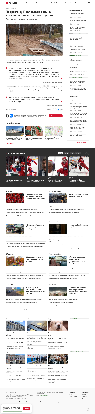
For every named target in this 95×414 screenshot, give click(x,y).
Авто (78, 30)
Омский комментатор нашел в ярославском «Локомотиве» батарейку (77, 82)
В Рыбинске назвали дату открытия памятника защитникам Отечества (78, 101)
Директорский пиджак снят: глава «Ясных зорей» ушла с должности (22, 240)
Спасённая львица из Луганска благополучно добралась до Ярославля (77, 128)
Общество (80, 52)
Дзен (83, 398)
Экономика (80, 46)
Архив (70, 400)
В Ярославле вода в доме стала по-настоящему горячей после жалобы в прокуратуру (35, 343)
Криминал (79, 68)
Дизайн (79, 110)
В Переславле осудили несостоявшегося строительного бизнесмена (66, 236)
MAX (83, 400)
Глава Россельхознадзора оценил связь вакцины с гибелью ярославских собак (78, 38)
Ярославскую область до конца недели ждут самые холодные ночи (65, 305)
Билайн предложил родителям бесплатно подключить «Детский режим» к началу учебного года (57, 381)
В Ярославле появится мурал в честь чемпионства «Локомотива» (22, 209)
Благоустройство (55, 254)
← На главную (10, 143)
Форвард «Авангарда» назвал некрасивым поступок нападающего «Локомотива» (77, 180)
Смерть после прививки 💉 (43, 2)
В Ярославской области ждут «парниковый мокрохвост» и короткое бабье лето (77, 15)
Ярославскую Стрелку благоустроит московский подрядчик (63, 268)
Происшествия (59, 2)
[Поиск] (89, 2)
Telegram (84, 394)
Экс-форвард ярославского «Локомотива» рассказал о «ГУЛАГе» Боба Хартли (56, 180)
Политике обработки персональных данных (12, 411)
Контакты (71, 398)
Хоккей (53, 2)
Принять (27, 408)
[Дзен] (7, 116)
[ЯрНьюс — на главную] (11, 2)
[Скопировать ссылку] (61, 109)
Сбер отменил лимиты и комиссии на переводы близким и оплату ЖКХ (36, 333)
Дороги (67, 2)
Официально (13, 8)
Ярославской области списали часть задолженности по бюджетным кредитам (15, 334)
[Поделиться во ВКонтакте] (57, 109)
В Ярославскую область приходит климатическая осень (62, 309)
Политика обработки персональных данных (46, 397)
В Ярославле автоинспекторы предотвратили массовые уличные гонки (66, 209)
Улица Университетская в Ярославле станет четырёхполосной (21, 302)
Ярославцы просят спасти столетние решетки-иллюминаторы (64, 212)
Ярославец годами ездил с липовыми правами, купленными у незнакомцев (67, 248)
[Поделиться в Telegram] (54, 109)
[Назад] (84, 153)
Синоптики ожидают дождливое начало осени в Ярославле (63, 299)
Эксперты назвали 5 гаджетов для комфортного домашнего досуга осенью (78, 114)
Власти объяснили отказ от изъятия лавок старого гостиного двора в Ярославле (15, 367)
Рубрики (83, 2)
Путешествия (31, 352)
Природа (79, 97)
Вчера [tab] (72, 153)
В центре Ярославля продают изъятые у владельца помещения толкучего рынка (25, 243)
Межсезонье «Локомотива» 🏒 (26, 2)
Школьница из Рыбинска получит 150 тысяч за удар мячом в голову (78, 88)
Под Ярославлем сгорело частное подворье (78, 72)
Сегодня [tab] (78, 153)
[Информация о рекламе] (87, 33)
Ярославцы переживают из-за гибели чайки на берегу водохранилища (77, 95)
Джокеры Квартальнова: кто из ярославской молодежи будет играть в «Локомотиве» (36, 180)
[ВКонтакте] (11, 116)
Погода (77, 2)
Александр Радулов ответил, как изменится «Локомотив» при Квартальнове (25, 212)
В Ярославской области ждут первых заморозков (61, 302)
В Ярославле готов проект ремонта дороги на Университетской (21, 305)
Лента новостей (75, 11)
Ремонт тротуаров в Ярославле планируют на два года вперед (64, 272)
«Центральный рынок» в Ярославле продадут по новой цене (78, 134)
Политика (8, 319)
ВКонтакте (84, 396)
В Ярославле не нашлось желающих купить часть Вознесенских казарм (79, 44)
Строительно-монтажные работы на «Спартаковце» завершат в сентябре (67, 275)
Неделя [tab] (66, 153)
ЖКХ (28, 319)
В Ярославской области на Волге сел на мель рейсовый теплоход (65, 244)
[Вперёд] (87, 153)
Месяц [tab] (60, 153)
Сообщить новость (55, 115)
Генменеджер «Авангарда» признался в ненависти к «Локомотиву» (22, 206)
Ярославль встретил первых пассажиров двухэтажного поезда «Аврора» (24, 299)
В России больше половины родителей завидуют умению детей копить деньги (25, 246)
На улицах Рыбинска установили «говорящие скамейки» (63, 278)
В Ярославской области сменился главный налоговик (19, 236)
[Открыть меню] (93, 2)
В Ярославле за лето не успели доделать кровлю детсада (77, 50)
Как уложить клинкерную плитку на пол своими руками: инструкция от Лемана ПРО (78, 108)
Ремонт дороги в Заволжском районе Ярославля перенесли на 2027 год (35, 290)
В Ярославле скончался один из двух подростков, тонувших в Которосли (67, 215)
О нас (70, 394)
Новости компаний (53, 352)
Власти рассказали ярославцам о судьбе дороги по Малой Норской (23, 309)
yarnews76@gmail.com (44, 395)
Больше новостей (81, 142)
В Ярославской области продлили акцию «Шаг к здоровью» (78, 59)
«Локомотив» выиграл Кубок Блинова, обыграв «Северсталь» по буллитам (24, 215)
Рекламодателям (73, 396)
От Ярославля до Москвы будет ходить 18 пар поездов (37, 366)
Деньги (72, 2)
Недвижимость (10, 352)
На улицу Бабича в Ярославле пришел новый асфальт (77, 28)
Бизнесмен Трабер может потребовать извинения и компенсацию (76, 66)
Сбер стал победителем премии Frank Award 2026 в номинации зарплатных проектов (57, 367)
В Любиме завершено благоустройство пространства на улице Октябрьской (77, 260)
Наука (78, 24)
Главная (7, 8)
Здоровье (79, 41)
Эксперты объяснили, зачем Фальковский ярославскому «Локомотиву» (14, 180)
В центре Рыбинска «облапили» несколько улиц (77, 140)
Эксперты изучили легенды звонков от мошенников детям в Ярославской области (78, 22)
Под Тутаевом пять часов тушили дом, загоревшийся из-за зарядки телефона (78, 121)
